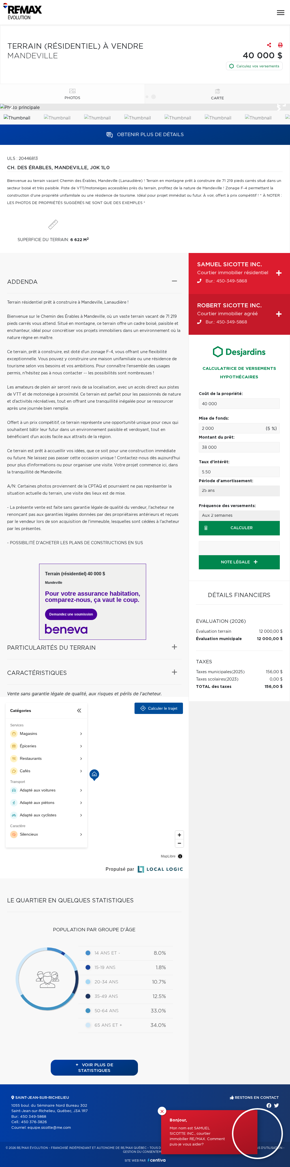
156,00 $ (274, 672)
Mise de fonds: (214, 419)
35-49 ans (106, 996)
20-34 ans (106, 982)
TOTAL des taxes (213, 687)
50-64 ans (107, 1011)
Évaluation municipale (219, 639)
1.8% (161, 967)
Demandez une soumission (71, 614)
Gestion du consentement (145, 1152)
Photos (72, 98)
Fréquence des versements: (227, 506)
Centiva (157, 1160)
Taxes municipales (213, 672)
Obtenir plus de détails (150, 134)
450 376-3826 (34, 1122)
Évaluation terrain (213, 632)
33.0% (158, 1011)
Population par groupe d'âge (94, 929)
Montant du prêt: (216, 437)
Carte (217, 98)
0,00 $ (276, 679)
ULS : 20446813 (22, 159)
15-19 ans (105, 968)
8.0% (160, 953)
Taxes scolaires (210, 679)
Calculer (242, 528)
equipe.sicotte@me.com (49, 1128)
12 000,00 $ (271, 632)
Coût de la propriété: (221, 394)
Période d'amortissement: (226, 481)
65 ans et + (108, 1025)
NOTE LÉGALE (236, 562)
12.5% (159, 996)
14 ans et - (107, 953)
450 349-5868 (33, 1117)
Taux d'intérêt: (214, 462)
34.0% (158, 1025)
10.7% (159, 982)
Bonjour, (178, 1120)
